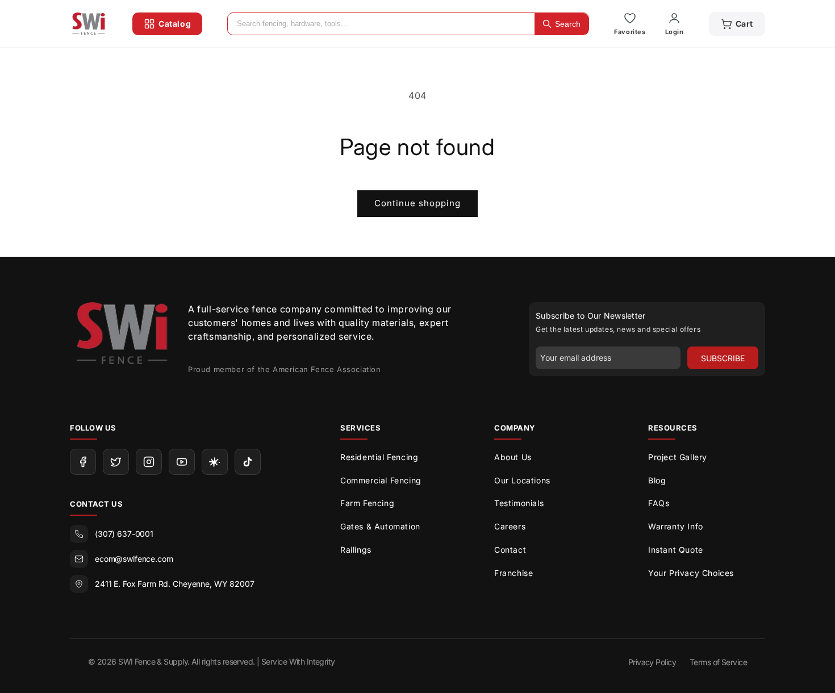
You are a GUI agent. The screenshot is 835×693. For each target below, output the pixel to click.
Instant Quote (675, 549)
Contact (510, 549)
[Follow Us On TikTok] (248, 462)
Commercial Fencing (380, 480)
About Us (513, 457)
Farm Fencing (367, 503)
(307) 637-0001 (124, 533)
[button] (737, 24)
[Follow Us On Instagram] (149, 462)
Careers (509, 526)
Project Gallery (677, 457)
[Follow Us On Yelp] (215, 462)
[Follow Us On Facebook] (83, 462)
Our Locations (522, 480)
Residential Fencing (379, 457)
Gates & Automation (380, 526)
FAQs (658, 503)
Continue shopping (417, 203)
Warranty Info (675, 526)
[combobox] (381, 23)
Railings (355, 549)
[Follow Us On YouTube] (182, 462)
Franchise (513, 573)
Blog (657, 480)
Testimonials (519, 503)
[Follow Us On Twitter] (116, 462)
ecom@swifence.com (134, 558)
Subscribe (723, 358)
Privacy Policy (652, 662)
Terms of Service (718, 662)
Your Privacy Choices (691, 573)
